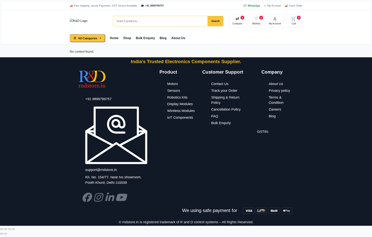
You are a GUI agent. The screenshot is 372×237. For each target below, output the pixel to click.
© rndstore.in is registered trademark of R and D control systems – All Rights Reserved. (186, 222)
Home (114, 38)
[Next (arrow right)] (5, 233)
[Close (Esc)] (13, 229)
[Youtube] (121, 197)
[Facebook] (86, 197)
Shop (127, 38)
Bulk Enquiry (145, 38)
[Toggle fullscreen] (5, 229)
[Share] (9, 229)
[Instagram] (98, 197)
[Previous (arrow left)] (1, 233)
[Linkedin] (109, 197)
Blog (163, 38)
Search (215, 21)
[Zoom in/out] (1, 229)
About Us (178, 38)
